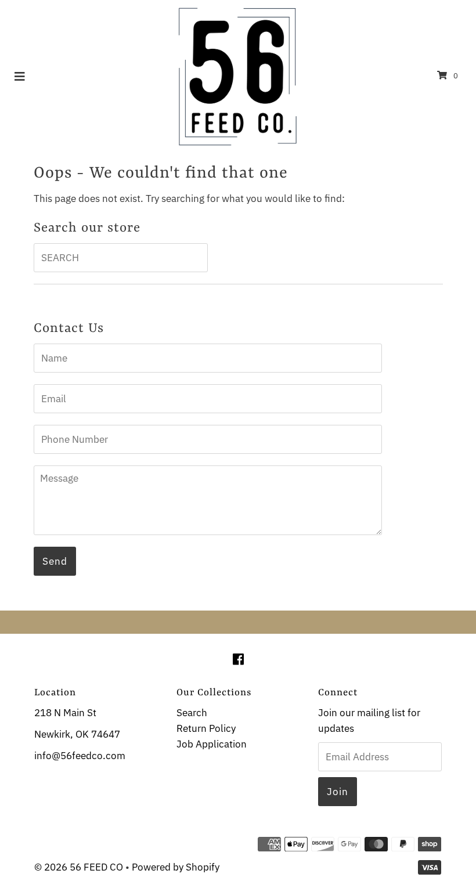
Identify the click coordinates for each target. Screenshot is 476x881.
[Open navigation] (20, 75)
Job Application (211, 744)
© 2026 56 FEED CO (78, 867)
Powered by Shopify (175, 867)
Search (191, 712)
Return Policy (206, 728)
